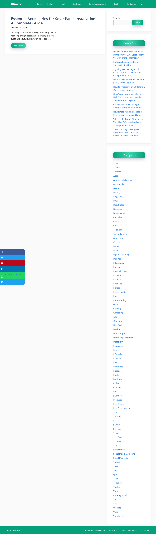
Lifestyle (49, 4)
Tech (63, 4)
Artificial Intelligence (122, 180)
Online (116, 383)
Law (115, 350)
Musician (117, 379)
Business (77, 4)
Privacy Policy (101, 530)
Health (116, 4)
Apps (115, 175)
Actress (116, 167)
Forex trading (119, 300)
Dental (116, 246)
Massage (117, 370)
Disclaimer (132, 530)
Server (116, 424)
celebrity (117, 229)
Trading (116, 487)
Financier (117, 283)
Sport (115, 470)
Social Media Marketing (124, 453)
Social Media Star (121, 458)
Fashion (117, 275)
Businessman (119, 213)
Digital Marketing (121, 254)
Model (116, 375)
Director (117, 258)
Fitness (116, 287)
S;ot (115, 412)
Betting (116, 192)
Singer (116, 433)
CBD (115, 225)
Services (117, 428)
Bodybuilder (119, 204)
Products (117, 399)
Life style (117, 354)
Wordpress (118, 516)
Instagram (118, 341)
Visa (115, 503)
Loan (115, 362)
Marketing (118, 366)
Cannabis (117, 217)
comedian (118, 238)
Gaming (117, 308)
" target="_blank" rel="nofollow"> (12, 274)
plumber (117, 395)
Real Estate (118, 404)
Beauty (116, 188)
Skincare (117, 441)
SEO (115, 420)
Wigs (115, 511)
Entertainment (120, 271)
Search (116, 18)
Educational (118, 263)
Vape (115, 499)
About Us (89, 530)
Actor (115, 163)
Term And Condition (117, 530)
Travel (116, 491)
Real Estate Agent (121, 408)
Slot (115, 445)
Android (117, 171)
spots (115, 474)
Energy (116, 267)
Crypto (116, 242)
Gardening (118, 312)
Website (117, 507)
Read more (18, 45)
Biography (118, 196)
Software (117, 462)
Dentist (116, 250)
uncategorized (120, 495)
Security (117, 416)
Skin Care (117, 437)
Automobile (118, 184)
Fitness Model (120, 292)
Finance (117, 279)
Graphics (117, 321)
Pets (115, 391)
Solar (115, 466)
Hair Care (117, 325)
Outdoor (117, 387)
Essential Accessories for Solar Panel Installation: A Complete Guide (53, 21)
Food (115, 296)
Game (116, 304)
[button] (141, 4)
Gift (115, 316)
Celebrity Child (120, 233)
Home (39, 4)
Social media (119, 449)
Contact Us (131, 4)
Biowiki (16, 4)
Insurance (118, 345)
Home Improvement (97, 4)
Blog (115, 200)
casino (116, 221)
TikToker (117, 482)
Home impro (119, 333)
